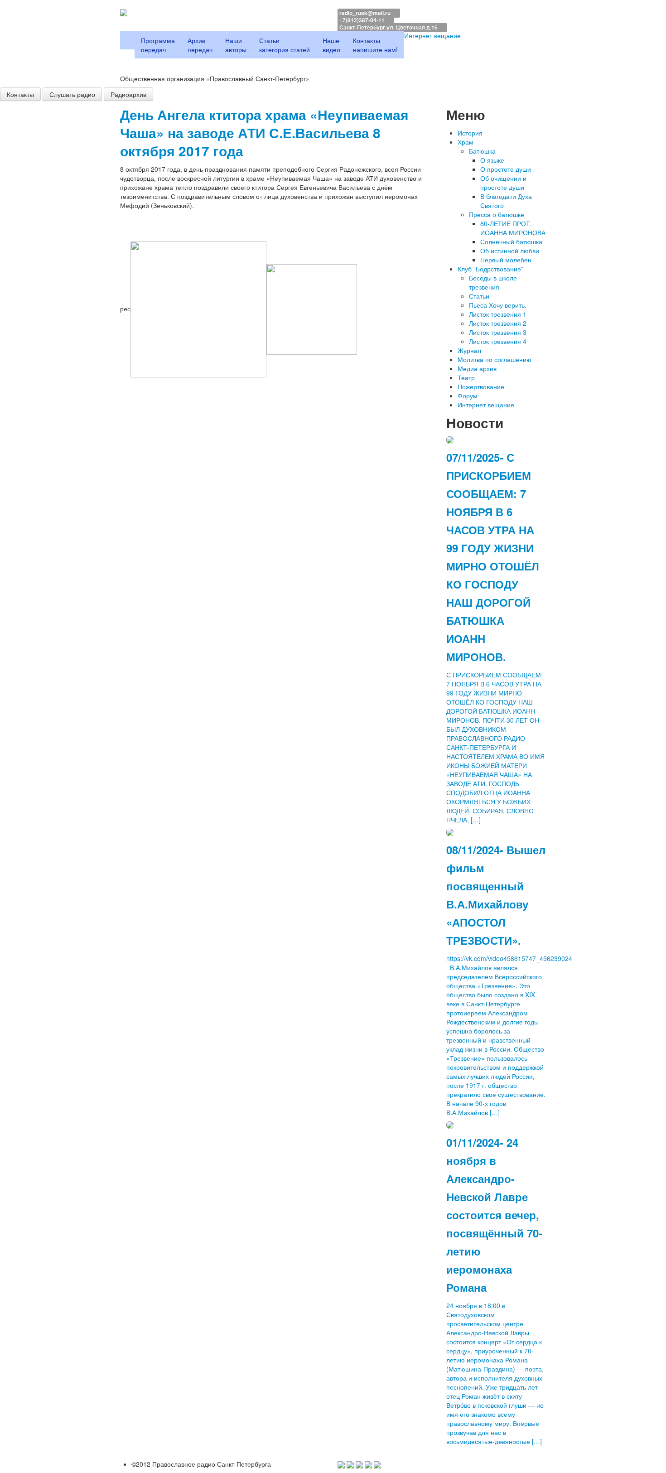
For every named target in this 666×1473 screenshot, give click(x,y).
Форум (468, 395)
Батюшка (482, 150)
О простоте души (505, 169)
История (470, 132)
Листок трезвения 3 (497, 332)
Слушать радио (72, 94)
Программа (158, 45)
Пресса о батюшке (496, 214)
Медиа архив (477, 368)
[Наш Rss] (377, 1463)
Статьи (284, 45)
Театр (466, 377)
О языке (492, 159)
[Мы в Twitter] (350, 1463)
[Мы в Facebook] (341, 1463)
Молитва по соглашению (494, 359)
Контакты (375, 45)
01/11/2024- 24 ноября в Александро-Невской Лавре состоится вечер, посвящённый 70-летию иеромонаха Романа (494, 1215)
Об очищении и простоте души (503, 183)
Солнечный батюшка (511, 241)
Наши (235, 45)
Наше (331, 45)
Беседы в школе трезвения (493, 282)
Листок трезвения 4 (497, 341)
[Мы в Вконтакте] (359, 1463)
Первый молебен (505, 259)
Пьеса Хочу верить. (497, 304)
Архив (200, 45)
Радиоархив (128, 94)
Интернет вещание (433, 35)
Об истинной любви (509, 250)
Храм (465, 141)
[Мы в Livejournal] (368, 1463)
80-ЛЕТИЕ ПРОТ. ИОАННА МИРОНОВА (512, 228)
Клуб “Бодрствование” (490, 268)
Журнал (469, 350)
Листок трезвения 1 (497, 314)
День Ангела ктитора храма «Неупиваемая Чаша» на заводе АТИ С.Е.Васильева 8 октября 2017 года (264, 132)
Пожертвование (481, 386)
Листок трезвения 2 (497, 323)
